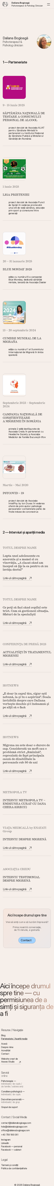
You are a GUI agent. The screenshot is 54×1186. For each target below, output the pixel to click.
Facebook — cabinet (11, 1149)
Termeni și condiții (9, 1165)
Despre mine (7, 1047)
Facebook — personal (11, 1146)
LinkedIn (5, 1143)
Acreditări (5, 1050)
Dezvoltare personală (11, 1099)
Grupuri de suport (9, 1107)
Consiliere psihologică (11, 1091)
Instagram (6, 1139)
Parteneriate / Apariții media (14, 1038)
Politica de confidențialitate (14, 1168)
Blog (3, 1035)
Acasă (4, 1043)
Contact (5, 1053)
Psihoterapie (7, 1081)
